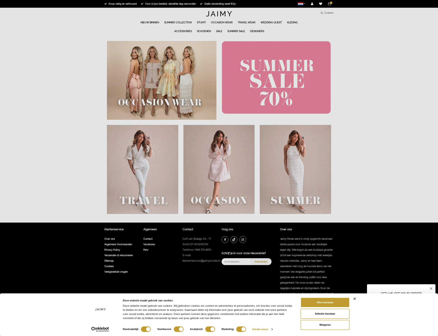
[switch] (179, 329)
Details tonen (260, 329)
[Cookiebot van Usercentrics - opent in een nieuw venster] (100, 329)
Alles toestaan (325, 302)
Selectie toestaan (325, 313)
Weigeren (325, 324)
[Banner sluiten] (354, 298)
